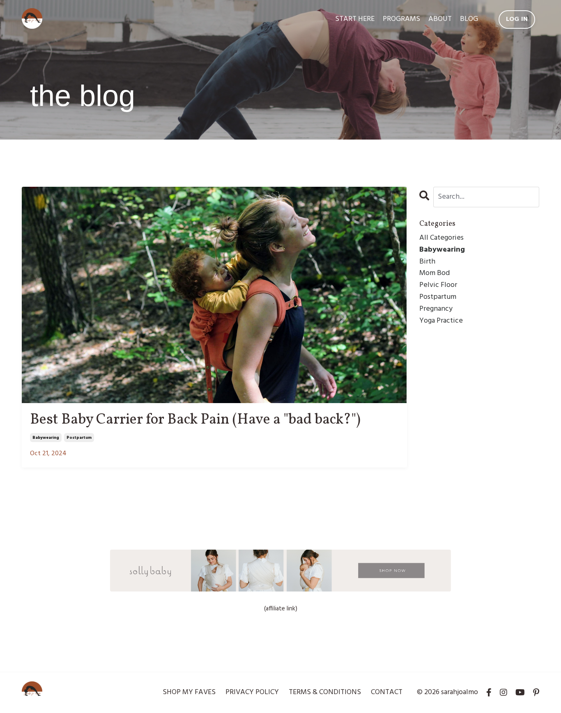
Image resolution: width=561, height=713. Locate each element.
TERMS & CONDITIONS (325, 692)
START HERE (355, 19)
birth (427, 262)
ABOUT (440, 19)
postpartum (79, 437)
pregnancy (436, 309)
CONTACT (386, 692)
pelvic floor (438, 285)
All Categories (441, 238)
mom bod (434, 273)
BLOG (469, 19)
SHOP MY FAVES (189, 692)
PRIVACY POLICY (252, 692)
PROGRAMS (401, 19)
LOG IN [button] (517, 19)
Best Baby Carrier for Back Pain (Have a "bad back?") (195, 420)
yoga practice (441, 321)
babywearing (45, 437)
